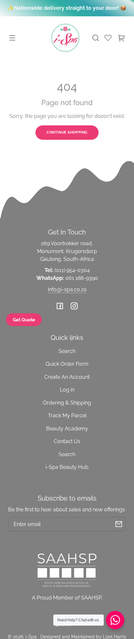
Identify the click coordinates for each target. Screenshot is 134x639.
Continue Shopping (67, 132)
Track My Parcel (67, 415)
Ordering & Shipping (67, 403)
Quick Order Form (67, 364)
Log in (67, 390)
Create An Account (67, 377)
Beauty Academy (67, 428)
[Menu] (12, 38)
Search (67, 351)
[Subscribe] (119, 524)
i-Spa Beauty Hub (67, 467)
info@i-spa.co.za (67, 289)
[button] (95, 38)
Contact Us (67, 441)
